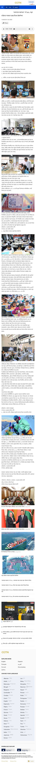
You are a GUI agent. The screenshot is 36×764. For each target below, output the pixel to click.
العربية (19, 664)
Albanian (8, 678)
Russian (24, 706)
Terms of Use (13, 761)
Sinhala (24, 712)
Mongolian (25, 684)
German (8, 712)
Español (20, 661)
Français (3, 664)
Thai (22, 723)
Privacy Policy (4, 761)
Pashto (23, 701)
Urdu (23, 732)
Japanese (8, 735)
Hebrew (7, 721)
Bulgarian (9, 689)
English (3, 661)
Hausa (7, 718)
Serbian (24, 709)
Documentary (22, 667)
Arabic (7, 681)
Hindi (6, 723)
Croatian (8, 695)
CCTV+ (3, 670)
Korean (8, 738)
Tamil (23, 721)
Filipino (8, 706)
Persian (24, 692)
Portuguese (26, 698)
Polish (23, 695)
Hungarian (9, 726)
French (8, 709)
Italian (7, 732)
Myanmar (26, 687)
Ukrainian (25, 729)
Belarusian (9, 684)
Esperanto (9, 704)
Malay (25, 681)
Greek (8, 715)
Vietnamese (26, 735)
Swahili (24, 718)
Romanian (25, 704)
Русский (3, 667)
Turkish (24, 726)
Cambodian (8, 692)
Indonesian (11, 729)
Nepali (23, 689)
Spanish (24, 715)
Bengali (7, 687)
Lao (22, 678)
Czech (7, 698)
